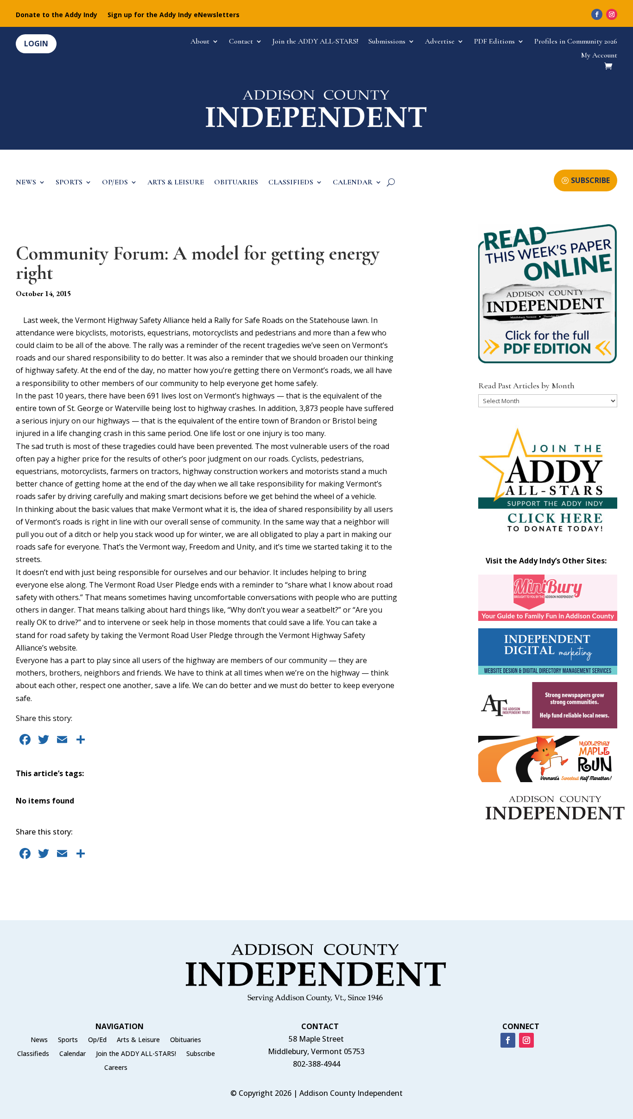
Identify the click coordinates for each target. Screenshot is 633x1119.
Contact (241, 42)
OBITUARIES (236, 183)
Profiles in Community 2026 (575, 42)
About (199, 42)
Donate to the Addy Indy (56, 15)
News (39, 1040)
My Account (599, 56)
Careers (115, 1068)
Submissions (386, 42)
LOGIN (36, 43)
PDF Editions (494, 42)
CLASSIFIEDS (290, 183)
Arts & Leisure (138, 1040)
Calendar (72, 1054)
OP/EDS (115, 183)
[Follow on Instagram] (611, 14)
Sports (68, 1040)
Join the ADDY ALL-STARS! (315, 42)
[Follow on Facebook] (596, 14)
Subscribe (200, 1054)
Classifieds (33, 1054)
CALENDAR (353, 183)
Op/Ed (97, 1040)
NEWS (26, 183)
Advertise (440, 42)
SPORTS (69, 183)
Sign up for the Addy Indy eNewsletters (174, 15)
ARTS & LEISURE (175, 183)
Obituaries (185, 1040)
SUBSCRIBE (590, 180)
